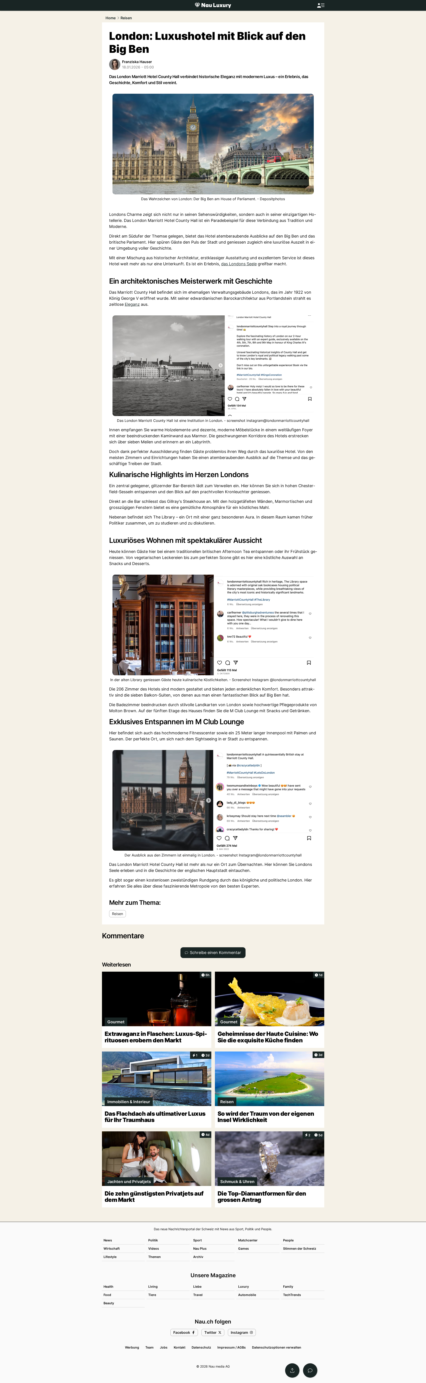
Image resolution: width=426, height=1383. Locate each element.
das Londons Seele (239, 263)
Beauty (109, 1303)
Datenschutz (201, 1347)
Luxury (243, 1286)
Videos (153, 1248)
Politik (153, 1240)
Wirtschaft (112, 1248)
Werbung (132, 1347)
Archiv (198, 1257)
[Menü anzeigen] (320, 5)
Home (111, 18)
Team (149, 1347)
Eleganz (132, 304)
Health (108, 1286)
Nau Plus (200, 1248)
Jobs (163, 1347)
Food (107, 1295)
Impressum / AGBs (231, 1347)
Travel (198, 1295)
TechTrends (292, 1295)
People (288, 1240)
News (108, 1240)
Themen (154, 1257)
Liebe (197, 1286)
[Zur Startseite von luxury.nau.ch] (213, 5)
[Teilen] (292, 1370)
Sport (197, 1240)
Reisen (126, 18)
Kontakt (179, 1347)
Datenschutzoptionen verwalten (276, 1347)
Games (243, 1248)
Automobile (247, 1295)
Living (153, 1286)
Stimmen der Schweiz (299, 1248)
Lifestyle (110, 1257)
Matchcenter (248, 1240)
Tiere (152, 1295)
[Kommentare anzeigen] (310, 1370)
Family (288, 1286)
